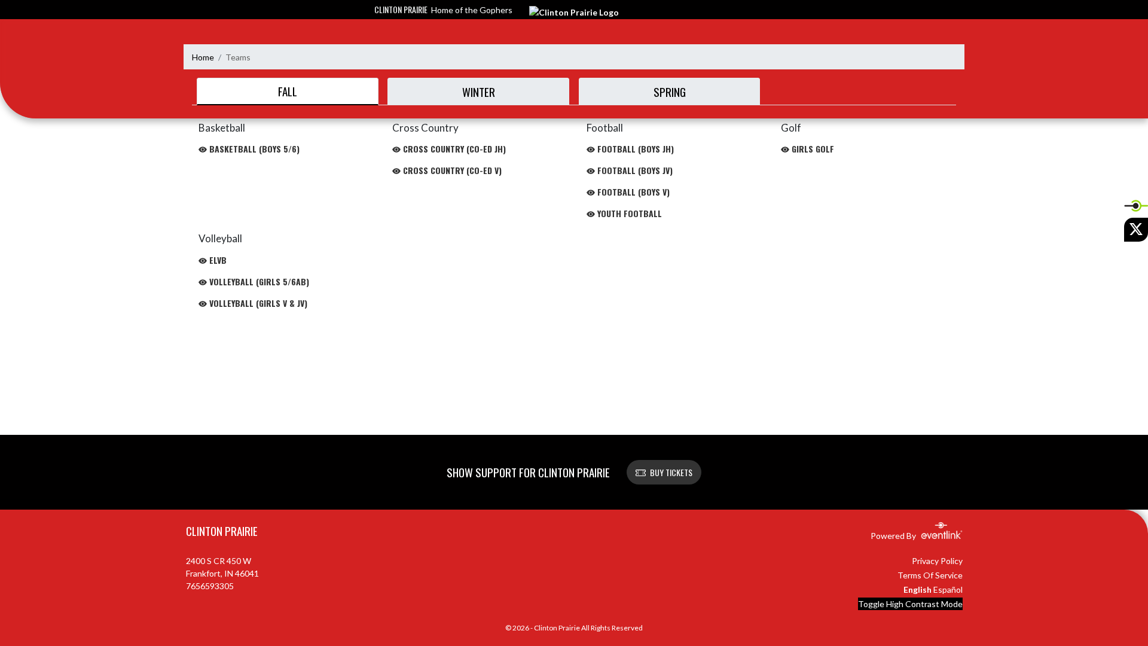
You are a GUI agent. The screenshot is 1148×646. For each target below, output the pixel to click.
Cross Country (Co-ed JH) (453, 148)
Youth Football (628, 213)
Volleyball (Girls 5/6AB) (258, 281)
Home (203, 57)
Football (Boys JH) (634, 148)
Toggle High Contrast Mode (910, 604)
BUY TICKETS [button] (671, 472)
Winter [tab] (478, 91)
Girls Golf (811, 148)
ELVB (217, 260)
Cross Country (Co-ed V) (451, 170)
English (917, 589)
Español (948, 589)
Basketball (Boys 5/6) (253, 148)
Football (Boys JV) (634, 170)
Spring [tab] (670, 91)
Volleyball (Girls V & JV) (257, 303)
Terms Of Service (930, 575)
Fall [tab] (287, 91)
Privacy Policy (937, 561)
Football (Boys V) (632, 191)
